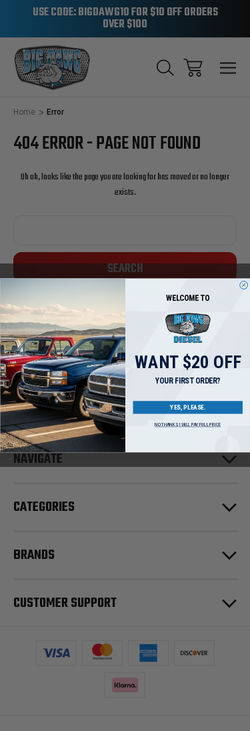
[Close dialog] (243, 285)
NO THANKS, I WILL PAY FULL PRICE (188, 425)
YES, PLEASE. (187, 408)
